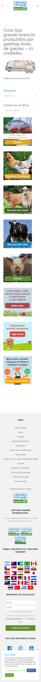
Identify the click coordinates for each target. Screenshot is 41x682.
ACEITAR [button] (9, 675)
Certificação (20, 446)
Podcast (20, 437)
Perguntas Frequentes (20, 468)
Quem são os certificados (20, 450)
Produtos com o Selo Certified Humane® (20, 459)
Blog (21, 432)
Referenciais (20, 455)
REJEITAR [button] (31, 670)
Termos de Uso (20, 481)
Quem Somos (20, 428)
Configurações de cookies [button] (20, 489)
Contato (20, 463)
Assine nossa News (20, 628)
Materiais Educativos (20, 441)
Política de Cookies (20, 477)
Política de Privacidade (20, 472)
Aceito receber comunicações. (21, 612)
